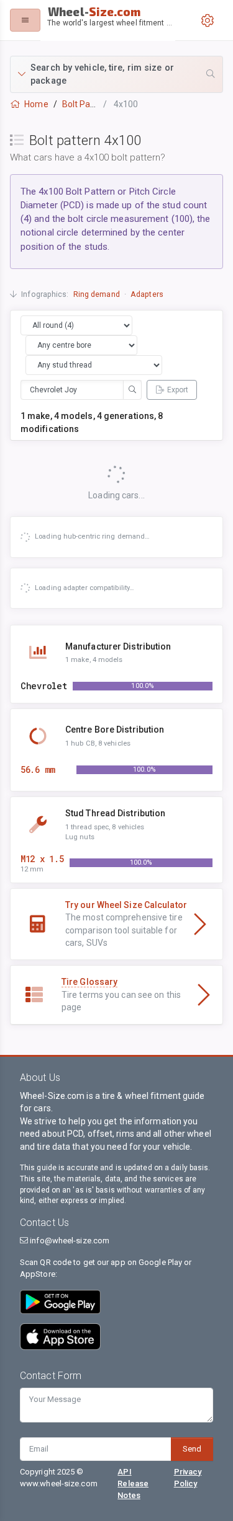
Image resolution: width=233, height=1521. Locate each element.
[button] (116, 74)
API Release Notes (132, 1483)
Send (192, 1448)
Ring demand (96, 294)
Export (177, 390)
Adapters (146, 294)
